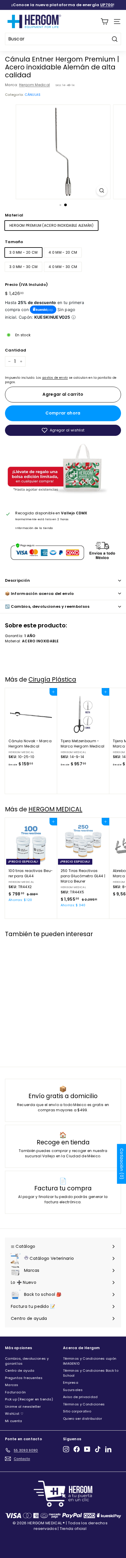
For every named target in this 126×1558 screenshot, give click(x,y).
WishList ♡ (14, 1413)
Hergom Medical (34, 84)
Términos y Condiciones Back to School (90, 1373)
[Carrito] (104, 21)
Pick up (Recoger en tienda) (29, 1399)
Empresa (70, 1382)
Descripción (17, 580)
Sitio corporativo (77, 1411)
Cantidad (15, 350)
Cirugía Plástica (52, 679)
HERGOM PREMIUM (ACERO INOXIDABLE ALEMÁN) (51, 225)
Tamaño (14, 242)
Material (14, 215)
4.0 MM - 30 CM (63, 266)
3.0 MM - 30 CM (23, 266)
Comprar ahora (63, 413)
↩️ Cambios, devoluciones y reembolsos (47, 606)
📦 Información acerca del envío (39, 593)
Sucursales (73, 1390)
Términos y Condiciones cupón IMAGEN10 (89, 1361)
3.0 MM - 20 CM (23, 252)
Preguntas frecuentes (23, 1378)
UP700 (106, 5)
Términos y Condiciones (84, 1404)
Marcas (11, 1385)
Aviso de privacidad (80, 1397)
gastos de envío (55, 378)
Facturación (15, 1392)
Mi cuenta (13, 1421)
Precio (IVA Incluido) (26, 284)
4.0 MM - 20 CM (63, 252)
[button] (63, 430)
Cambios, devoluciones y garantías (27, 1361)
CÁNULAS (32, 94)
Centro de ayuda (20, 1370)
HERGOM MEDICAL (55, 809)
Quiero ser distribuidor (82, 1418)
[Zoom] (101, 190)
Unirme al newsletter (23, 1406)
